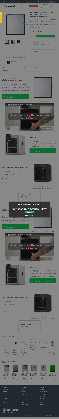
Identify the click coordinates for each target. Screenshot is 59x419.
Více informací (43, 209)
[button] (29, 215)
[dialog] (29, 209)
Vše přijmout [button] (29, 212)
